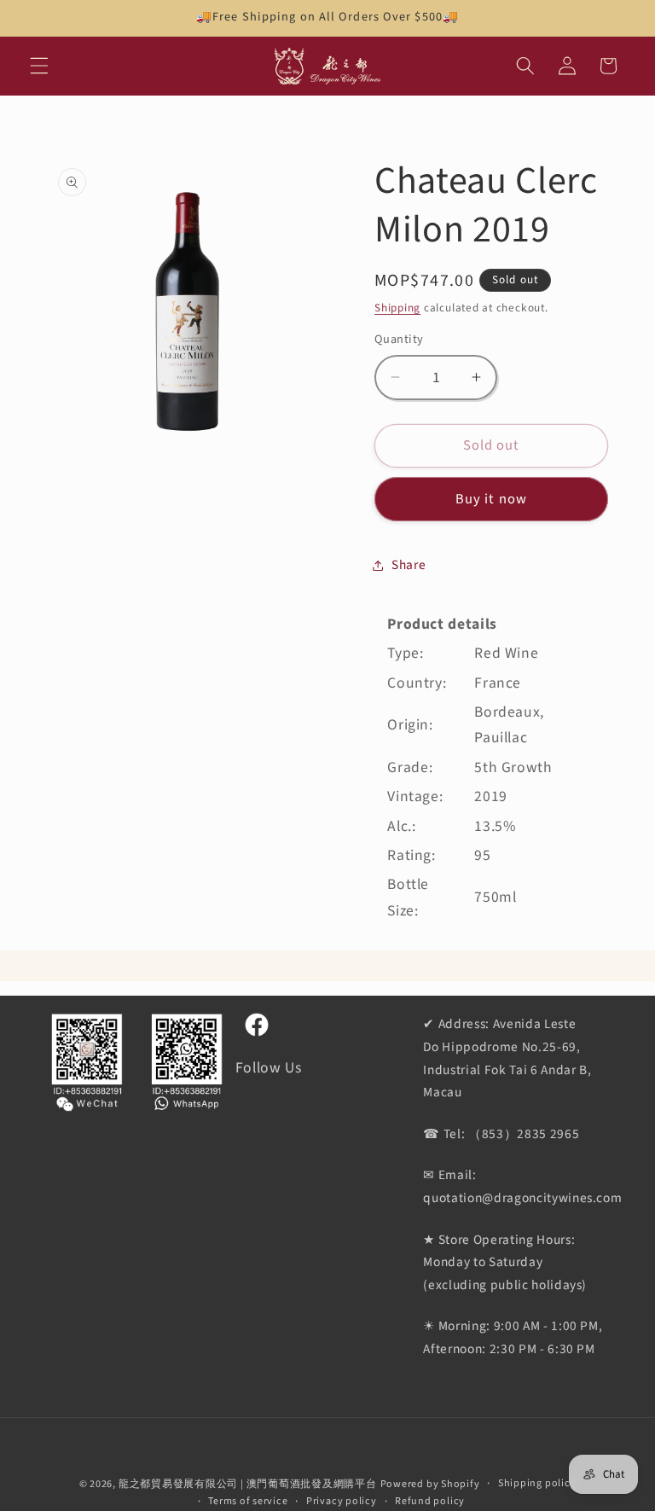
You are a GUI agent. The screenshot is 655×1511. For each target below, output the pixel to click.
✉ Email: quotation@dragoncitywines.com (522, 1186)
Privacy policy (341, 1501)
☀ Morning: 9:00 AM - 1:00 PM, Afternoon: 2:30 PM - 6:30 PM (512, 1337)
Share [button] (408, 564)
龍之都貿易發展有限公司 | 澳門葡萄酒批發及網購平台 (248, 1484)
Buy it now (491, 499)
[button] (39, 65)
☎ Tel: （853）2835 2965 (501, 1134)
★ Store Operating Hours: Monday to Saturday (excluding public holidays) (505, 1262)
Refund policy (430, 1501)
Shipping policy (537, 1483)
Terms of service (247, 1501)
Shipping (397, 307)
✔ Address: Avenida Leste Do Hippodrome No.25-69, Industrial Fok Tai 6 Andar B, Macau (507, 1057)
